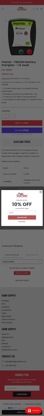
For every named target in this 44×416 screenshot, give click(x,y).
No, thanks (22, 222)
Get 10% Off (22, 217)
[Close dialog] (40, 192)
